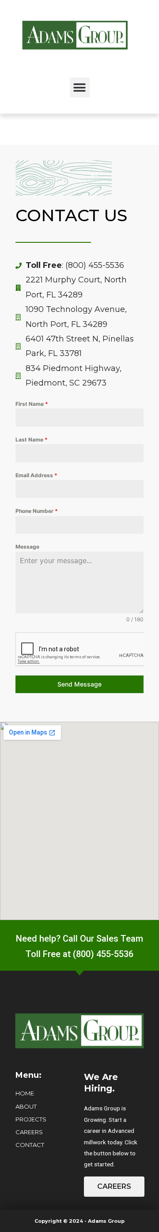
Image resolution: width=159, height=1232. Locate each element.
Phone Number (36, 511)
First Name (31, 404)
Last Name (31, 439)
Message (27, 546)
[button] (80, 87)
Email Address (36, 475)
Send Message (79, 684)
